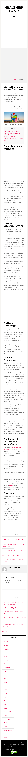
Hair (5, 671)
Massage (6, 686)
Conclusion (7, 142)
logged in (13, 580)
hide (17, 128)
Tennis (5, 723)
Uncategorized (8, 730)
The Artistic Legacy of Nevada (12, 131)
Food (5, 656)
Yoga (5, 737)
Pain (5, 697)
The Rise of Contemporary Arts (12, 133)
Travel (5, 726)
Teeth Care (7, 719)
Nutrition (6, 689)
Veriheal (11, 485)
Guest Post (7, 667)
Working (6, 734)
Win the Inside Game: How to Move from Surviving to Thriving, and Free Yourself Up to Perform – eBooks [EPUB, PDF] (14, 619)
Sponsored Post (8, 712)
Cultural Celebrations (9, 136)
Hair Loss (6, 675)
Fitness (6, 653)
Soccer (6, 708)
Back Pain (6, 641)
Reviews (6, 701)
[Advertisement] (14, 33)
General (11, 526)
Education (6, 649)
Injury (5, 678)
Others (5, 693)
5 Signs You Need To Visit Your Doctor (14, 550)
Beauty (6, 645)
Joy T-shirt (5, 631)
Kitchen (6, 682)
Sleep (5, 704)
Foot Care (6, 660)
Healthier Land (14, 9)
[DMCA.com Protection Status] (14, 753)
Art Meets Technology (10, 135)
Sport (5, 715)
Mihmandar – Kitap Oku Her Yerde (13, 608)
